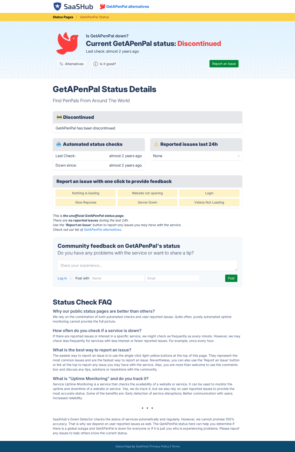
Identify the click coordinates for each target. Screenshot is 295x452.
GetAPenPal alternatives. (103, 229)
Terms (175, 446)
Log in (63, 278)
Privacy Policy (159, 446)
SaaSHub (142, 446)
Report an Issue (224, 64)
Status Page (123, 446)
